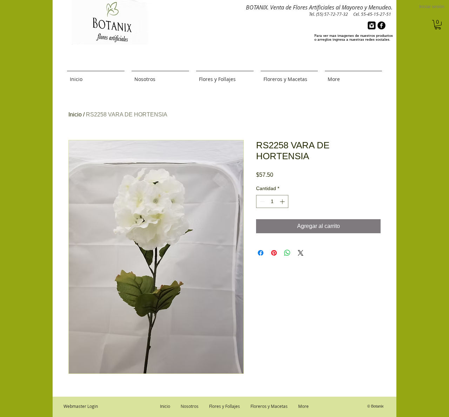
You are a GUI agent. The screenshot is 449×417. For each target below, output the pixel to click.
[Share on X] (300, 253)
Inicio (75, 114)
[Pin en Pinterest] (274, 253)
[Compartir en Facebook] (260, 253)
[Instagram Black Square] (372, 25)
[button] (437, 24)
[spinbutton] (272, 201)
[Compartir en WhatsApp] (287, 253)
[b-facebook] (381, 25)
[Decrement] (261, 201)
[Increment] (283, 201)
